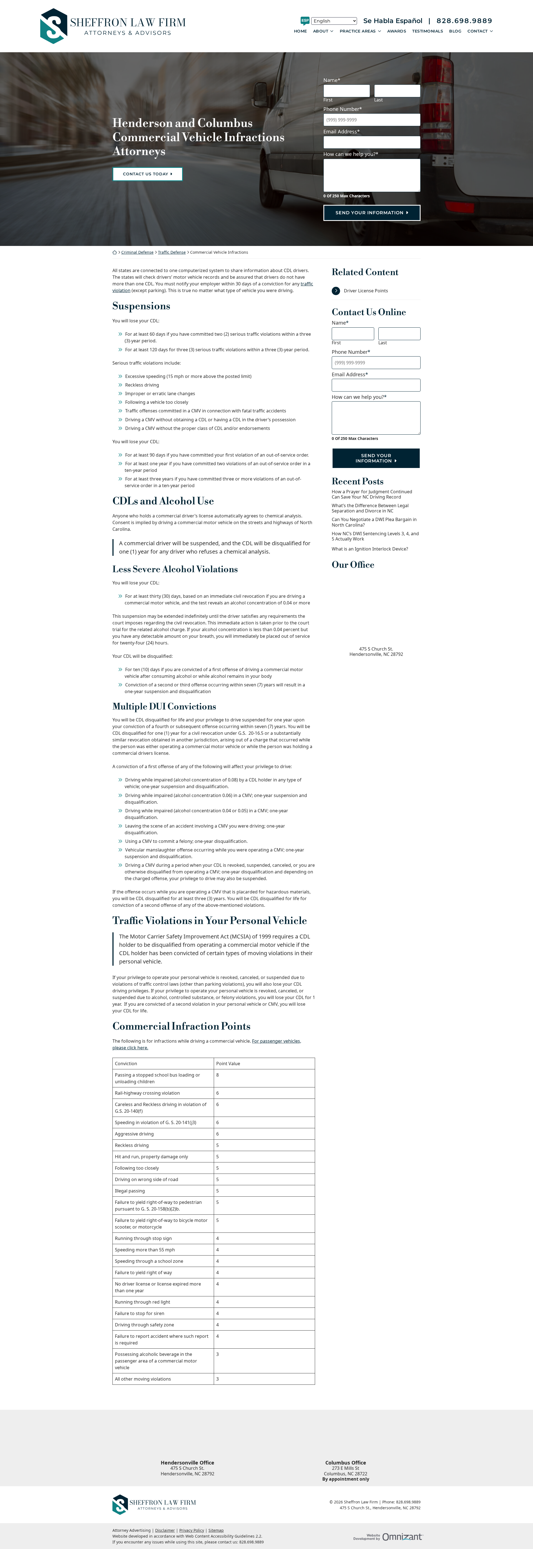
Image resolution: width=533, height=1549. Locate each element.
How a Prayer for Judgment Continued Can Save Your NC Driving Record (372, 494)
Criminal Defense (137, 252)
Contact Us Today (145, 173)
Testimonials (427, 31)
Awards (396, 31)
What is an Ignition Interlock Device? (370, 549)
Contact (477, 31)
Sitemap (216, 1530)
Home (300, 31)
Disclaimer (165, 1530)
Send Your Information (370, 212)
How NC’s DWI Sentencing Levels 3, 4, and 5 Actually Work (375, 536)
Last (378, 100)
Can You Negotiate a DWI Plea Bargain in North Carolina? (374, 522)
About (320, 31)
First (328, 100)
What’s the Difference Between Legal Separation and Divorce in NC (370, 508)
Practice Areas (358, 31)
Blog (455, 31)
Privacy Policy (191, 1530)
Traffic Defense (172, 252)
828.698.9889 (465, 21)
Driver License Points (366, 291)
